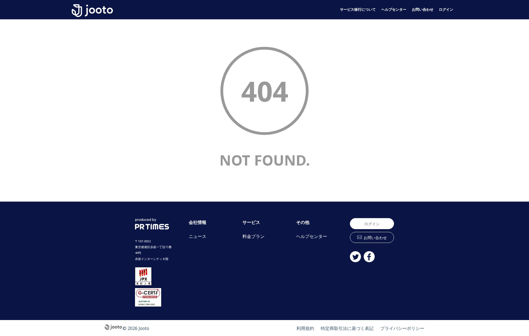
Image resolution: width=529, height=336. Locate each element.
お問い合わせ (422, 9)
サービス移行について (358, 9)
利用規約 (305, 328)
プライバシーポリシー (402, 328)
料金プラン (253, 236)
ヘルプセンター (393, 9)
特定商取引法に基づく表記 (347, 328)
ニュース (197, 236)
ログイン (446, 9)
